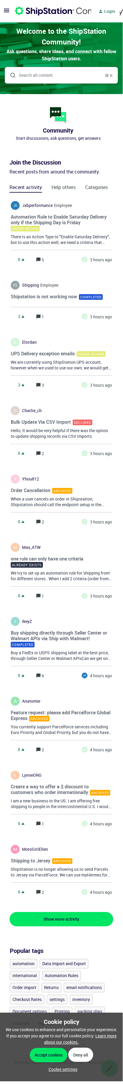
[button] (61, 1069)
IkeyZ (27, 621)
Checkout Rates (27, 999)
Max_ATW (31, 547)
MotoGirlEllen (35, 849)
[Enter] (10, 75)
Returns (51, 987)
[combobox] (61, 75)
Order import (24, 987)
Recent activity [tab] (26, 187)
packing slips (89, 1011)
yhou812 (30, 479)
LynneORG (32, 775)
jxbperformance (37, 205)
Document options (30, 1011)
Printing (62, 1011)
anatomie (31, 701)
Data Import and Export (64, 963)
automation (24, 963)
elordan (29, 342)
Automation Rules (61, 975)
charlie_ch (32, 411)
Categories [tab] (96, 187)
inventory (81, 999)
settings (57, 999)
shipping (30, 285)
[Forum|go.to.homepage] (49, 11)
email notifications (84, 987)
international (25, 975)
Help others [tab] (64, 187)
